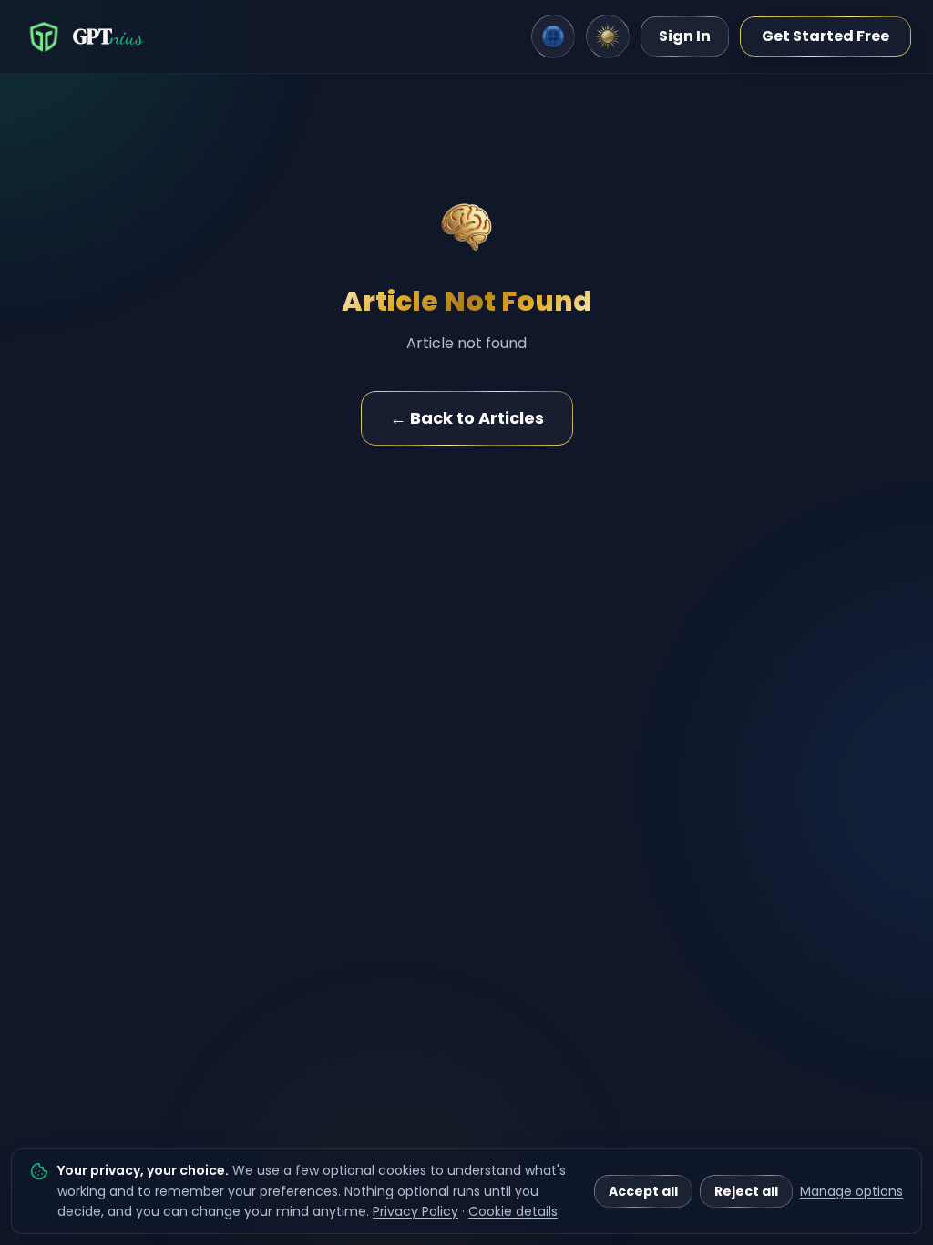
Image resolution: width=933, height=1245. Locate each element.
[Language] (553, 36)
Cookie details (513, 1211)
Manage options (851, 1191)
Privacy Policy (415, 1211)
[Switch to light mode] (608, 36)
